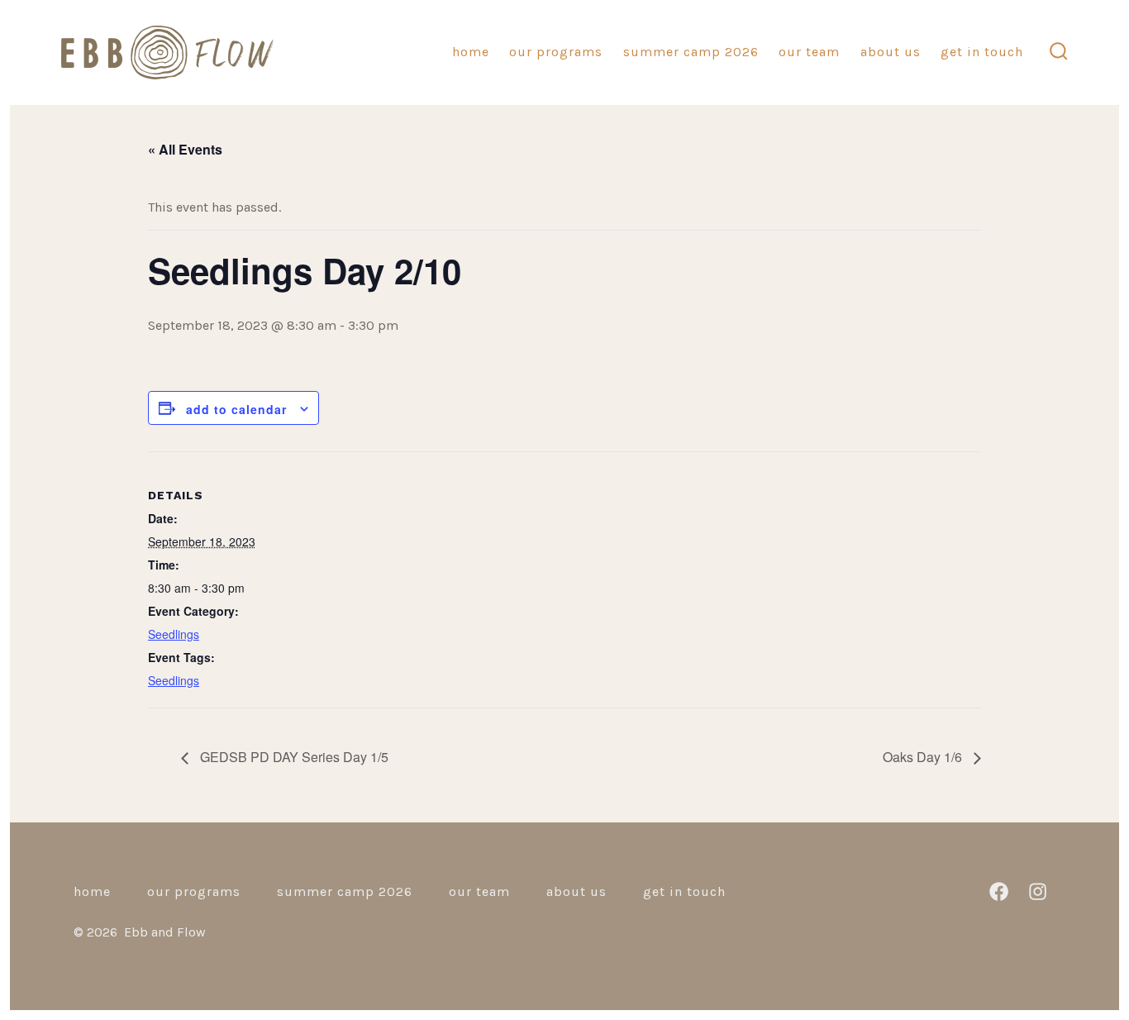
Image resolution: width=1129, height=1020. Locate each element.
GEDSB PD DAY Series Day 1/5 (292, 756)
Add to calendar (236, 409)
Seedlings (173, 634)
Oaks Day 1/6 (924, 756)
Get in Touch (982, 52)
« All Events (185, 149)
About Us (890, 52)
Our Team (809, 52)
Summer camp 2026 (691, 52)
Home (470, 52)
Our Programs (556, 52)
